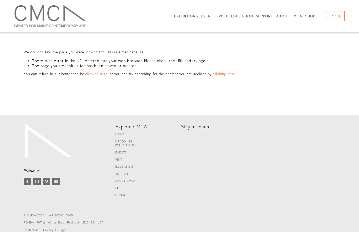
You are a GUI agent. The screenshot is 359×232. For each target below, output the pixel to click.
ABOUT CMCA (125, 181)
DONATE (333, 16)
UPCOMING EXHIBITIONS (125, 143)
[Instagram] (37, 181)
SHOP (310, 16)
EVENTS (121, 152)
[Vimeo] (46, 181)
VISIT (118, 159)
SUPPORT (122, 174)
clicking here (96, 74)
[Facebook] (27, 181)
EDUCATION (124, 166)
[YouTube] (56, 181)
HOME (119, 134)
